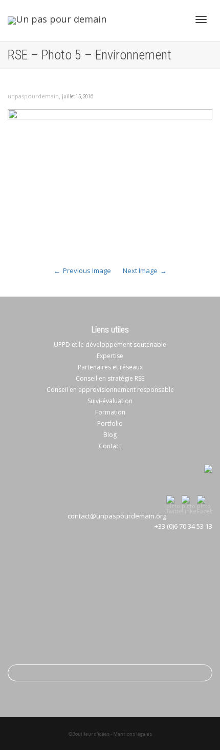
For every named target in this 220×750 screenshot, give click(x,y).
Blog (110, 434)
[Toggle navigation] (201, 19)
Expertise (110, 355)
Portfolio (110, 423)
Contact (110, 446)
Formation (110, 412)
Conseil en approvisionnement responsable (110, 389)
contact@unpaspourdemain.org (117, 515)
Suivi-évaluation (110, 401)
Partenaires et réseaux (110, 367)
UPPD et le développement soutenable (110, 344)
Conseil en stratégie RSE (110, 378)
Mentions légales (132, 734)
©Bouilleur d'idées (89, 734)
